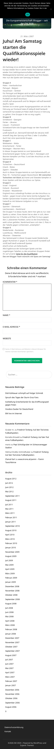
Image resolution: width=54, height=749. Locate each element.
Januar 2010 (10, 547)
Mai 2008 (9, 616)
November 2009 (12, 552)
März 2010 (10, 539)
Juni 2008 (9, 612)
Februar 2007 (11, 681)
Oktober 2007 (11, 646)
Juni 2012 (9, 487)
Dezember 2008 (12, 586)
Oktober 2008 (11, 595)
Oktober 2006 (11, 698)
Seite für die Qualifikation (27, 254)
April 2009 (9, 569)
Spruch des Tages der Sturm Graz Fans (21, 397)
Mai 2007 (9, 668)
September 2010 (12, 526)
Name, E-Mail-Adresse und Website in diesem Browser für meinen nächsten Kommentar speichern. (25, 350)
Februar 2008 (11, 629)
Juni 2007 (9, 664)
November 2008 (12, 590)
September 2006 (12, 702)
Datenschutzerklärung (14, 727)
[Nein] (51, 9)
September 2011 (12, 496)
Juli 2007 (9, 659)
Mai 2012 (9, 491)
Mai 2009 (9, 565)
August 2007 (10, 655)
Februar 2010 (11, 543)
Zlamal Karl (10, 459)
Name (6, 315)
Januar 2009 (10, 582)
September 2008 (12, 599)
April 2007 (9, 672)
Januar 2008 (10, 633)
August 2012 (10, 478)
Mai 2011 (9, 509)
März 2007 (10, 677)
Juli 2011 (9, 504)
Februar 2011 (11, 517)
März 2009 (10, 573)
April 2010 (9, 534)
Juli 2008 (9, 608)
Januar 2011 (10, 521)
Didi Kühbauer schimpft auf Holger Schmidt (24, 393)
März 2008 (10, 625)
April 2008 (9, 621)
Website (7, 338)
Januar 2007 (10, 685)
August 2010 (10, 530)
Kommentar (10, 281)
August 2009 (10, 556)
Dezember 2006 (12, 689)
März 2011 (10, 513)
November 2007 (12, 642)
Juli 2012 (9, 483)
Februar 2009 (11, 577)
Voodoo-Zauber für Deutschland (19, 409)
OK (27, 15)
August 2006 (10, 707)
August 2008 (10, 603)
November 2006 (12, 694)
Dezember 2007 (12, 638)
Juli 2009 (9, 560)
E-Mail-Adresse (11, 326)
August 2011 (10, 500)
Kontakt (8, 731)
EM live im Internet (13, 413)
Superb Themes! (27, 745)
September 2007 (12, 651)
